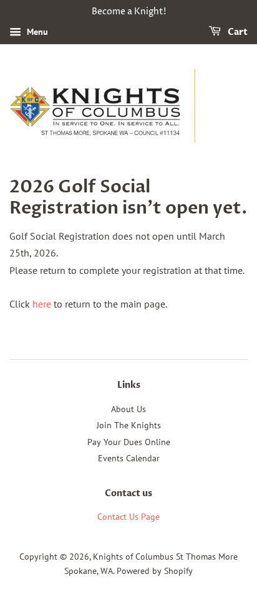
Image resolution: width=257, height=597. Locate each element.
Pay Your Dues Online (128, 442)
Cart (237, 32)
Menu (36, 31)
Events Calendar (129, 458)
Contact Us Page (128, 516)
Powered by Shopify (155, 570)
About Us (128, 409)
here (41, 304)
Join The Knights (129, 425)
